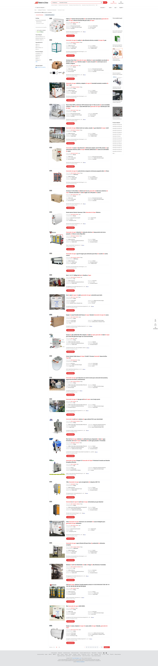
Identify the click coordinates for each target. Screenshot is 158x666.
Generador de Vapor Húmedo (118, 147)
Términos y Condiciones (80, 661)
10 (53, 647)
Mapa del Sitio (94, 652)
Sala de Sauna (39, 21)
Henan (38, 56)
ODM (38, 44)
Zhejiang (38, 60)
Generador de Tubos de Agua (118, 151)
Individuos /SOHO (40, 39)
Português (74, 654)
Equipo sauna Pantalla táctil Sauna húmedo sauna (87, 315)
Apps (115, 7)
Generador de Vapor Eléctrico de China (88, 5)
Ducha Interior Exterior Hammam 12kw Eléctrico (83, 212)
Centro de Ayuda (54, 652)
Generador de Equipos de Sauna (119, 132)
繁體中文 (54, 654)
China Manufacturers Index (76, 655)
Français (62, 654)
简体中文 (50, 654)
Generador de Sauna (116, 136)
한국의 (88, 654)
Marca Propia (39, 47)
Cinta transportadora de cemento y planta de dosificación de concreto (117, 102)
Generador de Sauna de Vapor (118, 130)
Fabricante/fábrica (40, 36)
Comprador (102, 7)
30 (56, 647)
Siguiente (106, 647)
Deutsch (70, 654)
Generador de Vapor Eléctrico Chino (75, 5)
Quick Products (68, 655)
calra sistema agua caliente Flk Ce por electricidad (84, 419)
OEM (38, 46)
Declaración (60, 652)
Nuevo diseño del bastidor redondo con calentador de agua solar (118, 32)
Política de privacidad (75, 652)
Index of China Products (86, 655)
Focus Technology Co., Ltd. (76, 658)
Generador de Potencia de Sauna (119, 134)
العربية (92, 654)
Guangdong (39, 53)
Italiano (79, 654)
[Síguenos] (103, 652)
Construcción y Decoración (41, 20)
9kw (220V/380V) (75, 606)
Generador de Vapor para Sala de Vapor (120, 149)
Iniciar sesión (120, 3)
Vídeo (51, 18)
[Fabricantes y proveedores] (41, 2)
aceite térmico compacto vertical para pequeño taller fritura (87, 171)
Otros (37, 49)
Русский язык (84, 654)
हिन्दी (100, 654)
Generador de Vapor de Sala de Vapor (120, 141)
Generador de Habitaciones (118, 145)
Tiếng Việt (111, 654)
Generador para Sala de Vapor (118, 143)
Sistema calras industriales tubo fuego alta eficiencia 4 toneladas (86, 564)
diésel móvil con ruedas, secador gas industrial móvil (87, 128)
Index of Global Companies (96, 655)
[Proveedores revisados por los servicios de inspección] (41, 30)
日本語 (58, 654)
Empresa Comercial (40, 38)
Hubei (38, 58)
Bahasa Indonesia (118, 654)
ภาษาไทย (103, 654)
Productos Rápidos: (54, 5)
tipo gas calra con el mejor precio (83, 399)
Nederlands (96, 654)
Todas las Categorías (40, 7)
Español (66, 654)
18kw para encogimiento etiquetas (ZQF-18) (83, 482)
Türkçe (108, 654)
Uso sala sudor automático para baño (84, 295)
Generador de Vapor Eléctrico (63, 5)
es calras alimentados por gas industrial (84, 501)
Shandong (38, 55)
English (46, 654)
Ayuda (110, 7)
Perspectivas (100, 652)
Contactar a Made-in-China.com (85, 652)
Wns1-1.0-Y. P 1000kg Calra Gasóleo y (78, 275)
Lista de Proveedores (50, 14)
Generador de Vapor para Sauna (119, 138)
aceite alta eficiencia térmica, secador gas (86, 40)
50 (59, 647)
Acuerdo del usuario (66, 652)
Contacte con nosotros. (41, 67)
